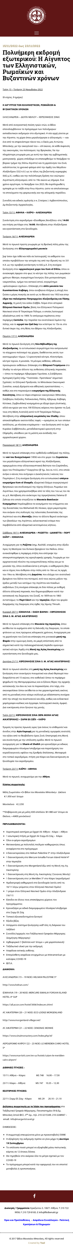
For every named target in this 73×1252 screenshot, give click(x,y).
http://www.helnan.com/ (16, 984)
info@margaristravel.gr (22, 1119)
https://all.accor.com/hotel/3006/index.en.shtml (28, 1004)
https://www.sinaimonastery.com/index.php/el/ (27, 1035)
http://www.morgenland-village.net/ (22, 1020)
